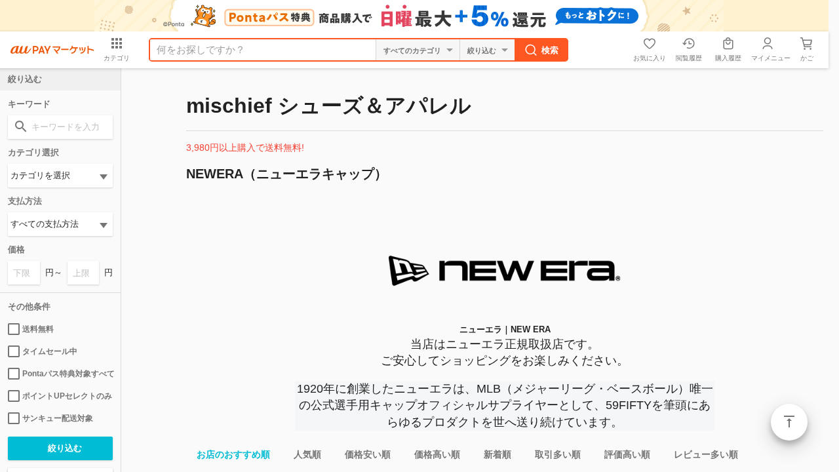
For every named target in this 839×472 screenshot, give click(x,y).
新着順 (497, 454)
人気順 (307, 454)
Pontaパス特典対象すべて (67, 373)
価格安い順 (368, 454)
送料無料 (38, 329)
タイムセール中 (49, 351)
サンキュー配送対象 (57, 418)
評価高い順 (627, 454)
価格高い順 (437, 454)
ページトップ (789, 422)
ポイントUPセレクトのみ (67, 396)
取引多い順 (558, 454)
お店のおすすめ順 (233, 454)
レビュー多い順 (706, 454)
